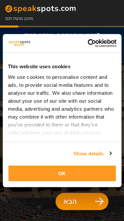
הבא (70, 201)
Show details (88, 153)
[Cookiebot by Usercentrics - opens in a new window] (88, 43)
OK (62, 173)
